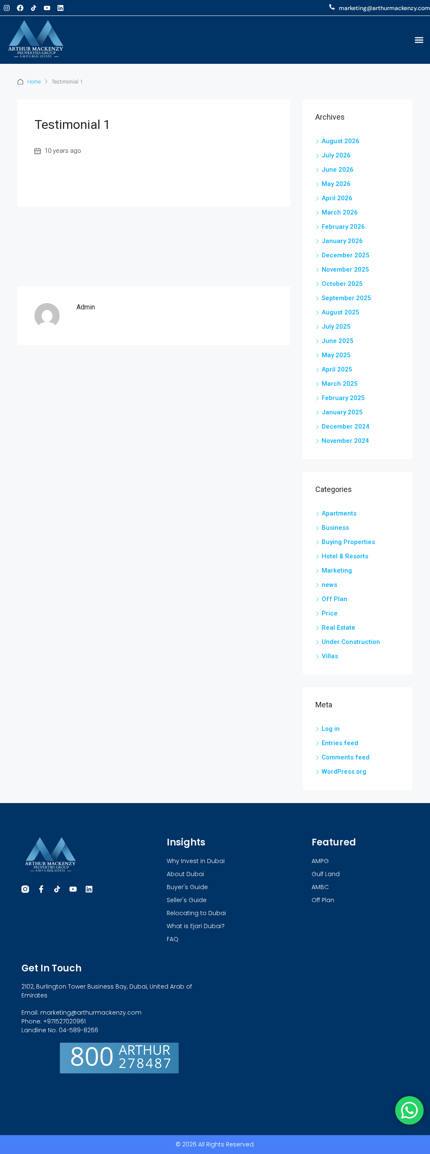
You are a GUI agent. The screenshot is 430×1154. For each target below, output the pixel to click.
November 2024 (345, 441)
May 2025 (336, 355)
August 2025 (340, 312)
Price (330, 613)
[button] (419, 40)
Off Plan (334, 599)
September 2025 (346, 298)
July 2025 (336, 326)
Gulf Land (326, 874)
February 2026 (343, 226)
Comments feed (346, 757)
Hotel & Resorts (345, 556)
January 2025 (342, 412)
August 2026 (340, 141)
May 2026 (336, 184)
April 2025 (337, 369)
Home (34, 82)
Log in (331, 729)
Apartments (339, 513)
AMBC (320, 887)
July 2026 (336, 155)
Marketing (337, 570)
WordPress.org (344, 771)
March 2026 (340, 212)
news (329, 585)
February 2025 (343, 398)
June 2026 (338, 169)
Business (335, 527)
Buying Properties (348, 542)
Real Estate (338, 627)
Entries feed (340, 743)
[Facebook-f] (41, 889)
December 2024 (346, 426)
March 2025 (340, 383)
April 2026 (337, 198)
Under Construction (351, 642)
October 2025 (342, 284)
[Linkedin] (60, 8)
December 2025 (346, 255)
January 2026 (342, 241)
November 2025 (345, 269)
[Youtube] (47, 8)
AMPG (320, 861)
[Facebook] (20, 8)
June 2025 (338, 341)
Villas (330, 656)
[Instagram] (6, 8)
